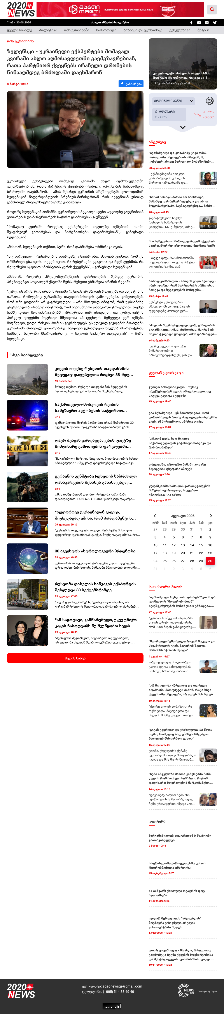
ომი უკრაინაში (76, 30)
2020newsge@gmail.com (122, 986)
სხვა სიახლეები (26, 354)
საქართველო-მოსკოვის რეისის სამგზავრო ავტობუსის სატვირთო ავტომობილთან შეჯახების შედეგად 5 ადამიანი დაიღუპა (93, 407)
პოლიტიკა (48, 30)
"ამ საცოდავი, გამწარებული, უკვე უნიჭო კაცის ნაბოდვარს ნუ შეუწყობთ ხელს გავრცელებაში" (96, 623)
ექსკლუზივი (180, 30)
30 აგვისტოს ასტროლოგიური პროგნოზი (95, 550)
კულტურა (157, 821)
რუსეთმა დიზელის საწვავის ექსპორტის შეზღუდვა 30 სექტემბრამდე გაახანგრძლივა (95, 587)
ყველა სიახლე (19, 30)
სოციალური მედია (165, 586)
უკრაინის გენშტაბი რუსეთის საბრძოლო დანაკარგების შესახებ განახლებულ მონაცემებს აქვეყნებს (96, 479)
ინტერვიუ (157, 142)
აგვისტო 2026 (182, 515)
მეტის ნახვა (75, 658)
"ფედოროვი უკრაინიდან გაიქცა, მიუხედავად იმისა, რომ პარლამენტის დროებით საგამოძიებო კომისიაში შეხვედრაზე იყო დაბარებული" (93, 515)
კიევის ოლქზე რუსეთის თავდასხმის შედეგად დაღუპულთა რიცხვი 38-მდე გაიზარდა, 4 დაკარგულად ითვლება (92, 372)
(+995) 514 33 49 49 (118, 991)
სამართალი (106, 30)
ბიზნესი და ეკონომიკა (143, 30)
